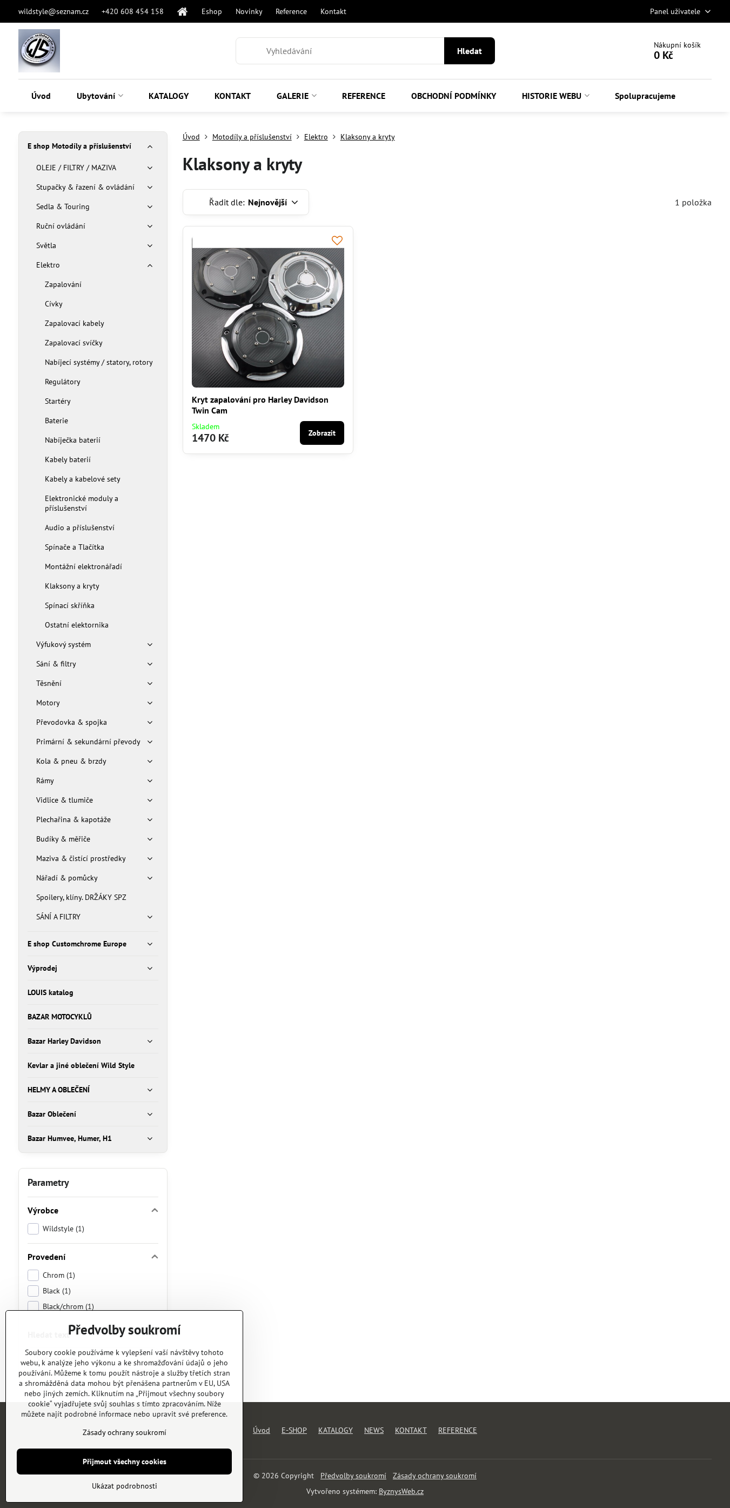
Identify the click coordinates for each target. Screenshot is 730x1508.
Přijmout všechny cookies (124, 1461)
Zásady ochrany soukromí (435, 1475)
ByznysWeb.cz (401, 1491)
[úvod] (183, 11)
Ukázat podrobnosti (124, 1486)
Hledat (469, 50)
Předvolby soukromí (353, 1475)
